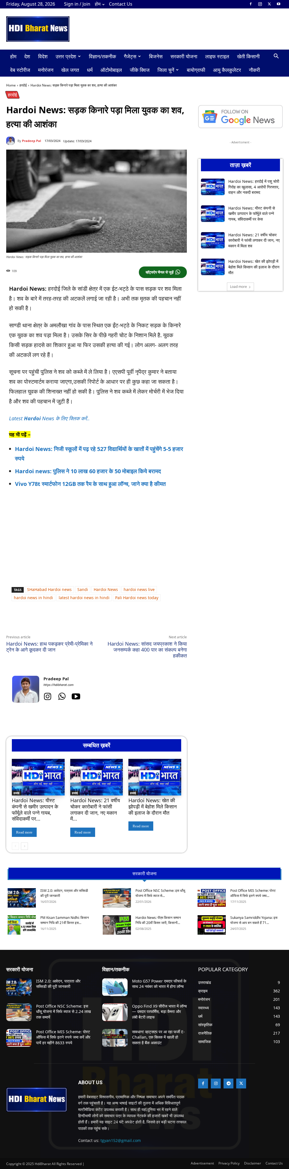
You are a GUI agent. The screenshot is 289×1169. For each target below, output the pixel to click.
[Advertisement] (103, 586)
